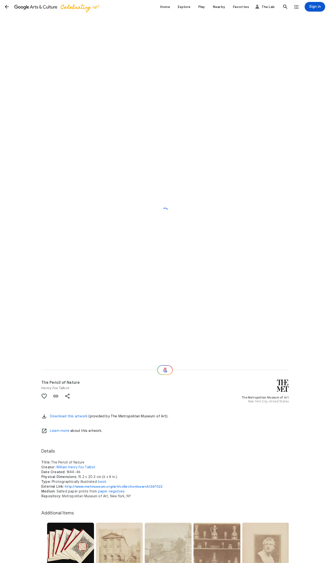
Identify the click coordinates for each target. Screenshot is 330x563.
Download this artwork (68, 416)
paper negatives (111, 491)
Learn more (59, 430)
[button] (7, 7)
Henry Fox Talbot (55, 388)
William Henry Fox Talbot (76, 467)
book (102, 481)
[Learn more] (44, 431)
